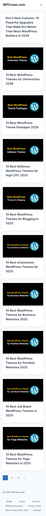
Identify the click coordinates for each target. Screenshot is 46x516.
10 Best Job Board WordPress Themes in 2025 (21, 411)
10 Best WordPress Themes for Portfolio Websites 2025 (20, 363)
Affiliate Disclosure (14, 506)
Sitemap (37, 510)
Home (9, 501)
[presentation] (23, 58)
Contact (36, 501)
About (22, 501)
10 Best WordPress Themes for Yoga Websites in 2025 (19, 459)
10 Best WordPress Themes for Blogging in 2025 (22, 219)
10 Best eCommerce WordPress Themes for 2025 (22, 267)
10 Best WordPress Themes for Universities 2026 (23, 79)
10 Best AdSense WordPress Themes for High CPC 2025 (22, 171)
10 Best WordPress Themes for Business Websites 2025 (21, 315)
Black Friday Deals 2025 (16, 510)
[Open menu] (41, 4)
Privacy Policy (34, 506)
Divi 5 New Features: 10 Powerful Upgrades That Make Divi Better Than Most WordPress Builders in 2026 (22, 26)
